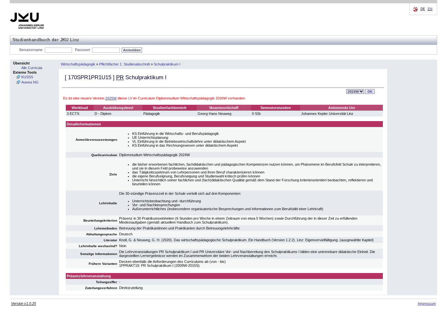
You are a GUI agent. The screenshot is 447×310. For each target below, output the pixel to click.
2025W (110, 98)
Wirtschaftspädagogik (78, 64)
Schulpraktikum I (167, 64)
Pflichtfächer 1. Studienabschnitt (124, 64)
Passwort (82, 50)
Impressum (427, 303)
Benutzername (31, 50)
